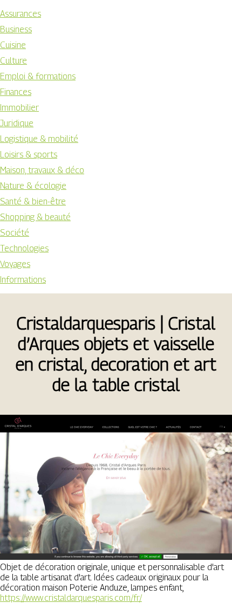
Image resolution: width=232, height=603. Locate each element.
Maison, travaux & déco (42, 170)
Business (16, 29)
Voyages (15, 264)
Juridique (16, 123)
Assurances (20, 14)
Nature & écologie (33, 186)
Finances (15, 92)
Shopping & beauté (35, 217)
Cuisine (13, 45)
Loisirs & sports (28, 154)
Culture (13, 61)
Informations (23, 280)
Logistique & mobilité (39, 139)
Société (14, 233)
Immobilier (19, 107)
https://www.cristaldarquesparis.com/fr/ (71, 598)
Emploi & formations (38, 76)
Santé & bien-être (33, 201)
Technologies (24, 248)
